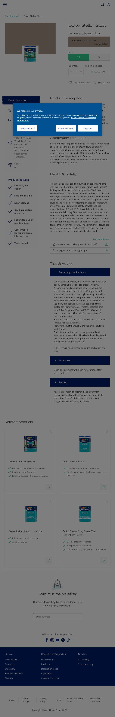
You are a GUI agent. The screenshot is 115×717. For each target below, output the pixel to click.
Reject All (88, 128)
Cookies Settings (27, 128)
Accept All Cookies (66, 128)
